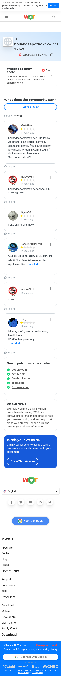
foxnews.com (20, 387)
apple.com (18, 382)
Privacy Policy (37, 673)
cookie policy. (9, 8)
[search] (54, 17)
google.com (19, 369)
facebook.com (21, 378)
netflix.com (18, 374)
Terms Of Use (23, 673)
